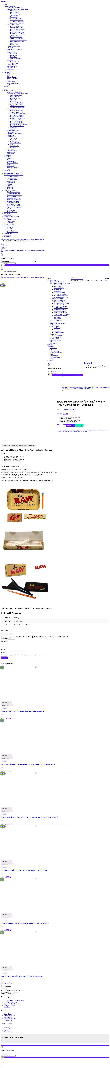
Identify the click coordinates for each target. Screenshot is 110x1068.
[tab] (6, 445)
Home (5, 4)
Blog (8, 80)
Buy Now (79, 425)
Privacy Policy (11, 81)
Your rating (4, 638)
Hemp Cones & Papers (13, 24)
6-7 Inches (10, 184)
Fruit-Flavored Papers (16, 37)
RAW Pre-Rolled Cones (16, 26)
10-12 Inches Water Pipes (17, 21)
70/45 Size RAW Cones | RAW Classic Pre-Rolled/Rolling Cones (22, 711)
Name (3, 650)
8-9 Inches (10, 185)
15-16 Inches (10, 189)
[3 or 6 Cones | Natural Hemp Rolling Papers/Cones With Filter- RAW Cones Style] (18, 720)
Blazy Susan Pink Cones (16, 30)
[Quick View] (11, 705)
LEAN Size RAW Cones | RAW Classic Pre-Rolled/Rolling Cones (22, 976)
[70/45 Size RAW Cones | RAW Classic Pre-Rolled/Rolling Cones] (35, 667)
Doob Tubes (13, 57)
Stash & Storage (11, 52)
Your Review (4, 641)
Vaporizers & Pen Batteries (14, 7)
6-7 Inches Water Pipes (16, 18)
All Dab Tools (14, 63)
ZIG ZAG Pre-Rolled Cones (17, 29)
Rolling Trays (10, 50)
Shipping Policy (11, 77)
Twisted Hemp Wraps (16, 35)
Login (106, 280)
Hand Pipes (10, 47)
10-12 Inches (10, 187)
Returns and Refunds (12, 78)
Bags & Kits (13, 55)
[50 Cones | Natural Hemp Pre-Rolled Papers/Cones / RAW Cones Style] (35, 879)
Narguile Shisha (14, 12)
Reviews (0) (31, 445)
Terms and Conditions (13, 83)
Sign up (107, 278)
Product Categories (9, 6)
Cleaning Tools (11, 67)
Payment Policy (8, 1020)
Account (3, 248)
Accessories (10, 69)
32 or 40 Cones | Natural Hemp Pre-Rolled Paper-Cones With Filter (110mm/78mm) (29, 817)
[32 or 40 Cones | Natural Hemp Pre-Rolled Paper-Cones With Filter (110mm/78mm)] (35, 773)
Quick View (5, 705)
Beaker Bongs (14, 17)
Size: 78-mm (13, 43)
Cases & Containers (15, 58)
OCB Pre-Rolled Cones (16, 27)
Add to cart (70, 425)
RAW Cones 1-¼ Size (84, 430)
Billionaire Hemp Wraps (17, 32)
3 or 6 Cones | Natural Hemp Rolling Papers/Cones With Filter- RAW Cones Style (28, 764)
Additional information (19, 445)
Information (7, 72)
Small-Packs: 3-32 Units (17, 38)
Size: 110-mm (14, 44)
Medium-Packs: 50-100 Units (18, 40)
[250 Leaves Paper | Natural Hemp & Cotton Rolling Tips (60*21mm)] (35, 826)
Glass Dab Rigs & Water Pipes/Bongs (17, 9)
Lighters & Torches (12, 66)
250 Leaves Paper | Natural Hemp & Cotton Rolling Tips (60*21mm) (24, 870)
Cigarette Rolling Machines (14, 49)
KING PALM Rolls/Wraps (17, 34)
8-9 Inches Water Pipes (16, 20)
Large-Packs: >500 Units (17, 41)
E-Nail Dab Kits (14, 61)
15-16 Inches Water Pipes (17, 23)
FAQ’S (9, 84)
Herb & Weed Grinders (13, 46)
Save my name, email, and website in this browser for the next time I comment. (23, 655)
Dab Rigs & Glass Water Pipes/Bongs (14, 1000)
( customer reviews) (70, 409)
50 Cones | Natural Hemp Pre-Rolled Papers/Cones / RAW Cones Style (25, 923)
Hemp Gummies (11, 64)
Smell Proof (13, 54)
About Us (9, 75)
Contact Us (10, 74)
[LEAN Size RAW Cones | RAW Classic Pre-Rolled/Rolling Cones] (35, 932)
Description (6, 445)
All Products (7, 70)
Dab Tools (10, 60)
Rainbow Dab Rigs (15, 14)
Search (3, 265)
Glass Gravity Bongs (16, 10)
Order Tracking (8, 1032)
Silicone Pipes (14, 15)
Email (3, 652)
